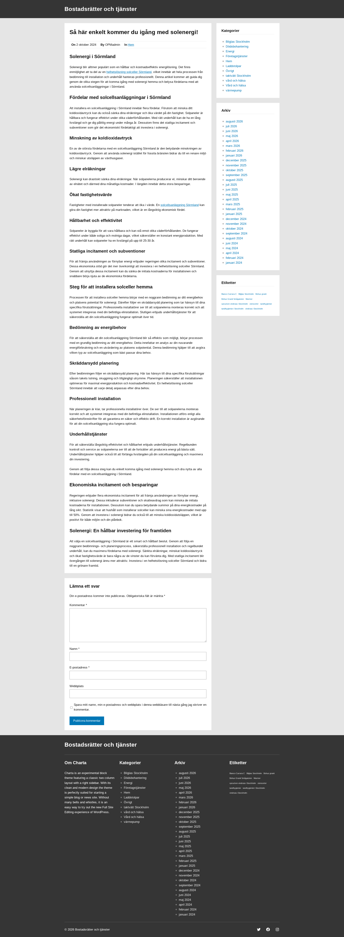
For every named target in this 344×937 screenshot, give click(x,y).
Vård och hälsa (236, 85)
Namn (75, 649)
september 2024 (236, 233)
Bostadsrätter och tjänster (100, 9)
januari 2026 (234, 155)
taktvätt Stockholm (238, 75)
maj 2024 (232, 248)
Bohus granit (260, 294)
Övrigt (230, 71)
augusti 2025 (234, 180)
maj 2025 (232, 194)
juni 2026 (232, 131)
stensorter (254, 304)
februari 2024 (234, 258)
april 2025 (232, 199)
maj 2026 (232, 136)
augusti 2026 (234, 121)
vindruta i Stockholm (254, 309)
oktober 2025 (234, 170)
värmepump (234, 90)
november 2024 (236, 224)
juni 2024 (232, 243)
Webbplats (77, 686)
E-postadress (80, 667)
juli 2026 (231, 126)
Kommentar (78, 605)
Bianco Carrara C (229, 294)
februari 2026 (234, 150)
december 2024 (236, 219)
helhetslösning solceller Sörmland (128, 72)
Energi (230, 51)
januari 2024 (234, 262)
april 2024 (232, 253)
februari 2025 (234, 209)
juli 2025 (231, 184)
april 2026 (232, 141)
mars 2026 (233, 146)
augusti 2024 (234, 238)
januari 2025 (234, 214)
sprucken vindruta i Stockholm (234, 304)
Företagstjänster (237, 56)
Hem (131, 44)
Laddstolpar (233, 66)
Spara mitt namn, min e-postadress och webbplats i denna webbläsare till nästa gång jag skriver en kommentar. (140, 707)
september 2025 (236, 175)
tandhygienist (266, 304)
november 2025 (236, 165)
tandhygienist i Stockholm (232, 309)
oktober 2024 (234, 228)
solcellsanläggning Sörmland (180, 205)
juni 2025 (232, 189)
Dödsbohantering (237, 46)
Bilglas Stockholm (238, 41)
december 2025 (236, 160)
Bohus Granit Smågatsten (232, 299)
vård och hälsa (235, 80)
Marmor (249, 299)
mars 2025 (233, 204)
